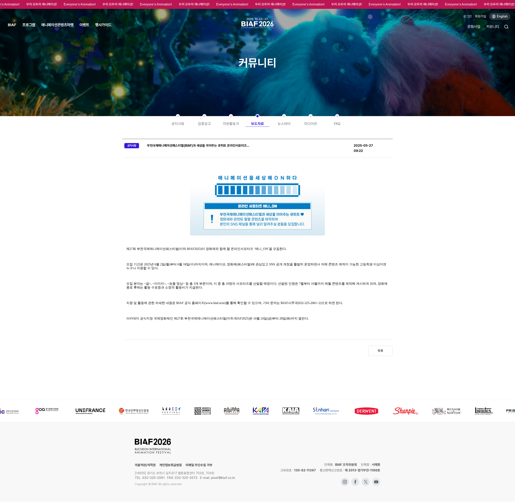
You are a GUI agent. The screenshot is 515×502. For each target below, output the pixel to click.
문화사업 (473, 26)
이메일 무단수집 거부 (198, 465)
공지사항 (177, 124)
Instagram (345, 480)
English (502, 16)
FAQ (337, 124)
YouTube (376, 480)
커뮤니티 (492, 26)
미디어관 (310, 124)
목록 (380, 351)
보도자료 (257, 124)
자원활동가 (231, 124)
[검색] (506, 27)
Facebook (355, 480)
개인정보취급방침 (170, 465)
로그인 (467, 16)
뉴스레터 (284, 124)
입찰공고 (204, 124)
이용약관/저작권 (145, 465)
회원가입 (480, 16)
